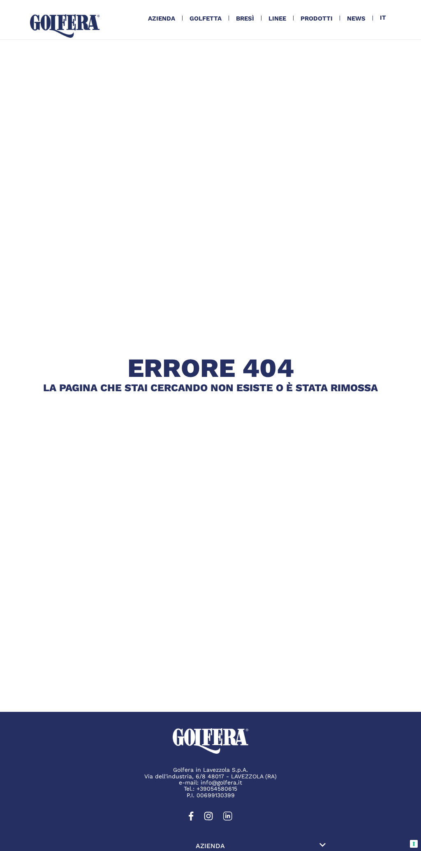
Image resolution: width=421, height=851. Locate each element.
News (356, 18)
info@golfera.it (221, 782)
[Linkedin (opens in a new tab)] (227, 818)
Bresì (245, 18)
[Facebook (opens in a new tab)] (191, 818)
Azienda (161, 18)
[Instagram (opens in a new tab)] (208, 818)
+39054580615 (217, 788)
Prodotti (317, 18)
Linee (277, 18)
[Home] (65, 26)
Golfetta (206, 18)
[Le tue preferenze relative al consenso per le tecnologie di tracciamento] (414, 844)
